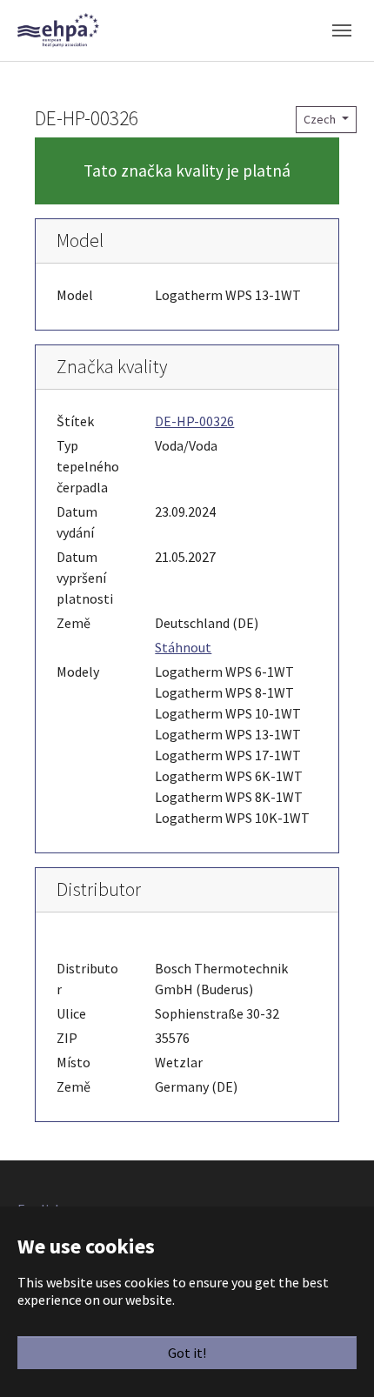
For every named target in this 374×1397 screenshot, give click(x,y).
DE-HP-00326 (194, 421)
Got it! (187, 1352)
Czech (321, 119)
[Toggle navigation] (342, 30)
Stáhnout (183, 647)
